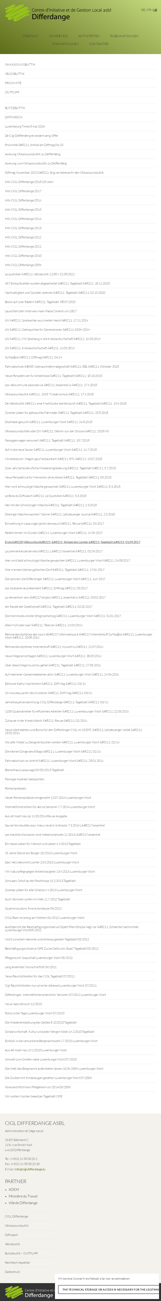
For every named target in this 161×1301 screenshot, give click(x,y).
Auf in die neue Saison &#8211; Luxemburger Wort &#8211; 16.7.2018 (51, 450)
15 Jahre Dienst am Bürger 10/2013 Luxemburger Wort (41, 853)
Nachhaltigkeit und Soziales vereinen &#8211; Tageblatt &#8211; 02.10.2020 (55, 293)
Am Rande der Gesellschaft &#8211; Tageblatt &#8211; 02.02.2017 (48, 607)
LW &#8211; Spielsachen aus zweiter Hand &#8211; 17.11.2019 (46, 320)
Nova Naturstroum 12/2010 (23, 1004)
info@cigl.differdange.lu (30, 1169)
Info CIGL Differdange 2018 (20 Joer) (29, 182)
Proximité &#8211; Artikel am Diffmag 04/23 (34, 145)
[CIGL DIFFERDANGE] (58, 14)
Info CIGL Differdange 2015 (23, 209)
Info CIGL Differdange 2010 (23, 256)
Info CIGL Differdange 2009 (23, 265)
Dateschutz (12, 1272)
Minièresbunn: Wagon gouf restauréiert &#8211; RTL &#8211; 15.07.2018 (53, 459)
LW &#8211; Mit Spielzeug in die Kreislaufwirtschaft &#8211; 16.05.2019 (53, 339)
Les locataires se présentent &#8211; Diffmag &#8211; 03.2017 (46, 588)
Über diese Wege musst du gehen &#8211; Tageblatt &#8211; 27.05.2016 (53, 665)
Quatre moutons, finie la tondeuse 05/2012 (33, 908)
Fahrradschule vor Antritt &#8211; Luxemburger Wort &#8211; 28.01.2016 (54, 761)
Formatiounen (65, 44)
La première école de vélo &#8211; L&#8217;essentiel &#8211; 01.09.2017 (53, 551)
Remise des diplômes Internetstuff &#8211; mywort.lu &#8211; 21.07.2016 (54, 647)
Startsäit (30, 36)
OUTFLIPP (12, 92)
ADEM (14, 1189)
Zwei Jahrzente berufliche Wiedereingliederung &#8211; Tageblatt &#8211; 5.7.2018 (60, 468)
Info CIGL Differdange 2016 (23, 200)
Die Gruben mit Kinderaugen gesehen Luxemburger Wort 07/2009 (48, 1078)
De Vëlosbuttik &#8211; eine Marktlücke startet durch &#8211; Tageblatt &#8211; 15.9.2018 (65, 403)
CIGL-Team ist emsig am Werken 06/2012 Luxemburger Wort (44, 918)
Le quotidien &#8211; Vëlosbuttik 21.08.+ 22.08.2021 (40, 274)
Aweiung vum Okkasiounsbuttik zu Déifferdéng (36, 163)
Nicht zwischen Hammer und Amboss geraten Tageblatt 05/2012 (47, 939)
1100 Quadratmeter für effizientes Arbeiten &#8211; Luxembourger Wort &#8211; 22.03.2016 (67, 711)
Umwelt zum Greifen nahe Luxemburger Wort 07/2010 (41, 1059)
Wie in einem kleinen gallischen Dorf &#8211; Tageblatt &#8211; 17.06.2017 (54, 570)
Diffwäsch (11, 1235)
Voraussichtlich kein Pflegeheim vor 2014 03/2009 (38, 1087)
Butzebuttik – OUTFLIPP (21, 1253)
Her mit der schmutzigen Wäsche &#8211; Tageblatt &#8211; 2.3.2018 (51, 505)
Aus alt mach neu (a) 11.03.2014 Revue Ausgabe (36, 816)
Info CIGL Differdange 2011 (23, 246)
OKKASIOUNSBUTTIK (20, 64)
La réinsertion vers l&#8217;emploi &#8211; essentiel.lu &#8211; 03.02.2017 (55, 597)
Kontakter (99, 44)
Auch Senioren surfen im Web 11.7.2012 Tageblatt (37, 899)
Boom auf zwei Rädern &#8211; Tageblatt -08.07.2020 (40, 302)
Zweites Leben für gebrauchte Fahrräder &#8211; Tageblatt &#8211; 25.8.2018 (56, 413)
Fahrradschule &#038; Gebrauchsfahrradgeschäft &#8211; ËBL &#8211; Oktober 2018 (62, 366)
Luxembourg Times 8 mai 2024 (25, 126)
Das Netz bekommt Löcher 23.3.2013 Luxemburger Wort (42, 862)
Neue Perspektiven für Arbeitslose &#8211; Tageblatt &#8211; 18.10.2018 (53, 376)
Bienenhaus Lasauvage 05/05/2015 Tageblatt (34, 770)
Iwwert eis (58, 36)
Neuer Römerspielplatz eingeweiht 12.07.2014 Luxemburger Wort (48, 798)
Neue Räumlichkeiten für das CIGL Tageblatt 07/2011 (40, 976)
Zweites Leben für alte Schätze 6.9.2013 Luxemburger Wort (43, 890)
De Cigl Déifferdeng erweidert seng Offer (31, 136)
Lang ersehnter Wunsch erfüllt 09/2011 (31, 967)
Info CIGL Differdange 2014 (23, 219)
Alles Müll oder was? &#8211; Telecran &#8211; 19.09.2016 (43, 625)
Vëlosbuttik (12, 1244)
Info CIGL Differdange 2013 (23, 228)
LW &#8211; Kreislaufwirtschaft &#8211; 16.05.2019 (40, 348)
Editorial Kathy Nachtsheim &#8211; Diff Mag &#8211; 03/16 (45, 684)
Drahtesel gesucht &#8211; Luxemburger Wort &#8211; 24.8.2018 (48, 422)
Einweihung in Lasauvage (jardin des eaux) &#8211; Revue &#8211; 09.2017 (54, 523)
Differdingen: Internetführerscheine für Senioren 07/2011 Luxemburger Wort (55, 995)
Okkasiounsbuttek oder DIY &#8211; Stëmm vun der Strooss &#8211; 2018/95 (57, 431)
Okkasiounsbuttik (17, 1226)
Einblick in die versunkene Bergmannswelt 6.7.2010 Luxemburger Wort (51, 1041)
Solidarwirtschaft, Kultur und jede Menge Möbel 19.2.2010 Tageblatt (49, 1032)
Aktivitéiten (89, 36)
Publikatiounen (124, 36)
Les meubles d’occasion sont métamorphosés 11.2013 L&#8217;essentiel (52, 834)
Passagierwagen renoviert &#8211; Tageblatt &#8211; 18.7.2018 (47, 440)
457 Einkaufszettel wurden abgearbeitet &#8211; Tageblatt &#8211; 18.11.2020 (57, 283)
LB (155, 10)
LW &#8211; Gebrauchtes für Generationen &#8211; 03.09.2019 (47, 329)
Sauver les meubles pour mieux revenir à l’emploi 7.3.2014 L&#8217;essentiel (55, 825)
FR (149, 10)
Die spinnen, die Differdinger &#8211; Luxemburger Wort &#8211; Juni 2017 (55, 579)
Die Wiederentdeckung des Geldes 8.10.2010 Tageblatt (41, 1022)
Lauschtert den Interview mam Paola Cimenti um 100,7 (41, 311)
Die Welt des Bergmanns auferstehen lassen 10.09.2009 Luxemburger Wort (54, 1069)
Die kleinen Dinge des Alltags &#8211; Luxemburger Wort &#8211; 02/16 (53, 751)
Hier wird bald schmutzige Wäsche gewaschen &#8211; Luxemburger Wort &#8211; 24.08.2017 (67, 560)
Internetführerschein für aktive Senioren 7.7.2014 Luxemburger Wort (50, 807)
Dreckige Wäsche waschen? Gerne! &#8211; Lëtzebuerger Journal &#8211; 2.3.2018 (60, 514)
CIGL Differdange (16, 1216)
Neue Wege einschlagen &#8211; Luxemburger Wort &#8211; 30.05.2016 (53, 656)
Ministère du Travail (23, 1196)
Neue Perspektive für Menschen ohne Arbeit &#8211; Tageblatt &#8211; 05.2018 (58, 477)
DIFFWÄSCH (13, 117)
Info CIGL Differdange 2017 (23, 191)
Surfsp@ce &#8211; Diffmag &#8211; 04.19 (33, 357)
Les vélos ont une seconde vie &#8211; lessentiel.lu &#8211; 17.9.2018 (51, 385)
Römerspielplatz (15, 788)
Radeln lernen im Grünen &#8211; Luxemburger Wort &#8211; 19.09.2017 (54, 533)
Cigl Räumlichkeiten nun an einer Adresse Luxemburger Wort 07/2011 (51, 985)
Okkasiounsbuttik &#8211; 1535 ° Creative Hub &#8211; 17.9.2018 (49, 394)
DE (143, 10)
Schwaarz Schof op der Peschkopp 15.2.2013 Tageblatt (40, 881)
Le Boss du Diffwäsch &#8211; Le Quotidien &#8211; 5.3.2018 (45, 496)
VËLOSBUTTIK (15, 74)
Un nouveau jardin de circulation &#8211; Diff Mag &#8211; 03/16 (48, 693)
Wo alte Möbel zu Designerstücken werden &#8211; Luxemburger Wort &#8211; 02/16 (62, 742)
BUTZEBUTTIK (15, 108)
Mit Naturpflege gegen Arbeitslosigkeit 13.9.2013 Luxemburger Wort (50, 871)
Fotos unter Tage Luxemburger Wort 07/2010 (34, 1013)
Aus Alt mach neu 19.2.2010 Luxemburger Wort (36, 1050)
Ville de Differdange (23, 1203)
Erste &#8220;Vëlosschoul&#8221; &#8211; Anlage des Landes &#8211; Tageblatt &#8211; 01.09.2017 (72, 542)
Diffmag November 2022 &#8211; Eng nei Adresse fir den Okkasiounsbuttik (54, 172)
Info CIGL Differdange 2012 (23, 237)
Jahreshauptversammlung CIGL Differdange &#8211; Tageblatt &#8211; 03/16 (56, 702)
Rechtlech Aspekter (17, 1262)
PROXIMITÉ (13, 83)
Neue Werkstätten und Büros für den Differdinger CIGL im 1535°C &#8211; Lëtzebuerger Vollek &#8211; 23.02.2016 (74, 731)
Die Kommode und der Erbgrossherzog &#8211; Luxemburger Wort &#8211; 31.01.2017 (63, 616)
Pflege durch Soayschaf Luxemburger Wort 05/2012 (39, 958)
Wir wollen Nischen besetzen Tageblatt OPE (33, 1096)
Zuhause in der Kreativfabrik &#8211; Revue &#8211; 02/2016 (46, 721)
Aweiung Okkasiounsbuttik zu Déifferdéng (32, 154)
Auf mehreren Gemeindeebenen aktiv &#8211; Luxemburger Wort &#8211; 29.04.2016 (62, 674)
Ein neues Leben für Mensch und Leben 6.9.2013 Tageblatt (43, 844)
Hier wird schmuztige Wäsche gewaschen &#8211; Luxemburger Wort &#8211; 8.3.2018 (62, 486)
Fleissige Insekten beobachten (24, 779)
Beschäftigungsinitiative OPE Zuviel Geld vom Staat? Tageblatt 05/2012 (52, 948)
